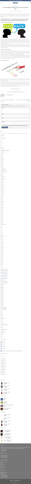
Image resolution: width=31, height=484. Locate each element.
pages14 (2, 296)
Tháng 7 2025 (2, 369)
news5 (1, 258)
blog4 (1, 216)
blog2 (1, 210)
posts (1, 315)
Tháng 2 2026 (2, 363)
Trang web (3, 121)
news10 (2, 250)
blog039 (2, 202)
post (1, 313)
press (1, 316)
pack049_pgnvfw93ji (3, 278)
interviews (2, 236)
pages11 (2, 293)
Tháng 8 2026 (2, 358)
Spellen (2, 165)
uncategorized (3, 332)
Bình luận (3, 107)
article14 (2, 184)
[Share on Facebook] (13, 89)
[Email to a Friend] (16, 89)
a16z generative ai (3, 170)
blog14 (2, 205)
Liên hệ (20, 481)
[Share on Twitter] (14, 89)
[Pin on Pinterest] (17, 89)
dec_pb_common (3, 224)
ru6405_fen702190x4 (4, 324)
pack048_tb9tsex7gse (4, 276)
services (2, 326)
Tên (2, 114)
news (1, 241)
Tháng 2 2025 (2, 371)
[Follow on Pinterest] (5, 450)
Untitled (4, 341)
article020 (2, 179)
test (1, 327)
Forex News (2, 151)
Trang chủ (11, 481)
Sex (1, 164)
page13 (2, 284)
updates (2, 333)
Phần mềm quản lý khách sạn (5, 455)
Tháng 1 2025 (2, 372)
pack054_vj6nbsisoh (3, 281)
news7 (1, 261)
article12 (2, 182)
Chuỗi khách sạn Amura (4, 456)
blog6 (1, 218)
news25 (2, 255)
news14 (2, 253)
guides (1, 235)
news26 (2, 256)
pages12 (2, 295)
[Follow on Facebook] (1, 450)
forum (1, 227)
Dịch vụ (18, 481)
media (1, 239)
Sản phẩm (14, 481)
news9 (1, 264)
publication (2, 318)
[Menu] (1, 3)
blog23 (2, 213)
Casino (2, 148)
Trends (2, 167)
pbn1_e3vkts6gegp (3, 307)
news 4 (2, 244)
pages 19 (2, 287)
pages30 (2, 304)
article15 (2, 185)
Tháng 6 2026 (2, 361)
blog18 (2, 207)
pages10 (2, 292)
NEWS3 (2, 159)
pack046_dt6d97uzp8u (4, 270)
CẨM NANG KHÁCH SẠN (4, 150)
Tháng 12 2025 (3, 366)
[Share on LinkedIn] (19, 89)
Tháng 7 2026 (2, 360)
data (1, 222)
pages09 (2, 290)
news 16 (2, 242)
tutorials (2, 330)
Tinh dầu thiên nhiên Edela (4, 457)
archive (2, 173)
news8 (1, 262)
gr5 (1, 233)
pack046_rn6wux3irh (3, 272)
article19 (2, 190)
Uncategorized (3, 168)
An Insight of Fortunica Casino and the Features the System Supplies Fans (13, 350)
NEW (1, 156)
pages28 (2, 301)
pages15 (2, 298)
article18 (2, 188)
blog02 (2, 201)
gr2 (1, 230)
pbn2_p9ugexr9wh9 (3, 309)
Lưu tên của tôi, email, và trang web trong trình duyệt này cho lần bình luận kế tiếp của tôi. (15, 125)
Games (2, 153)
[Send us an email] (4, 450)
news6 (1, 259)
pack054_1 (2, 279)
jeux (1, 238)
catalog (2, 221)
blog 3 (1, 199)
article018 (2, 176)
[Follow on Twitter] (2, 450)
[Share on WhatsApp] (12, 89)
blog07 (2, 204)
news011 (2, 247)
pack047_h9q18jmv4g (4, 273)
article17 (2, 187)
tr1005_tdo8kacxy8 (3, 329)
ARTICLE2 (2, 147)
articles (2, 196)
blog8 (1, 219)
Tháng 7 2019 (2, 374)
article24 (2, 193)
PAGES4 (2, 162)
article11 (2, 181)
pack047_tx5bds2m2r (4, 275)
